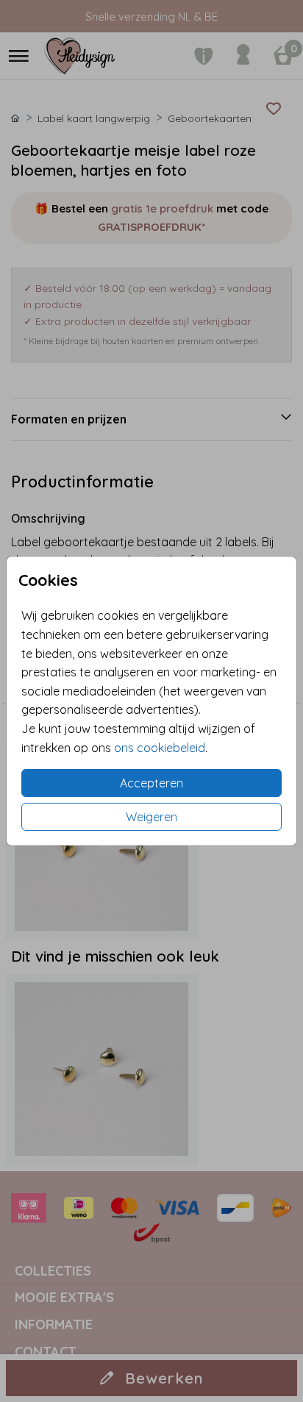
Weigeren (151, 816)
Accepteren (151, 783)
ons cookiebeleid (159, 747)
